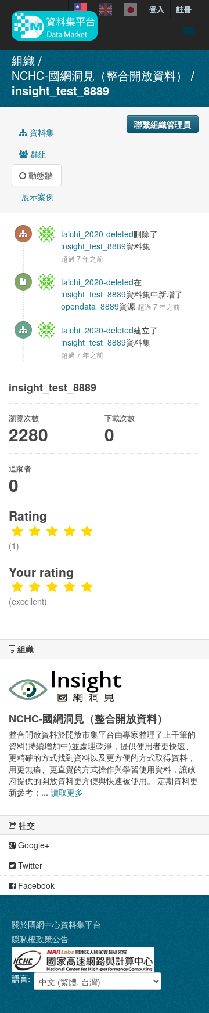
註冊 (184, 8)
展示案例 (36, 196)
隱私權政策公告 (40, 939)
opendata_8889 (90, 306)
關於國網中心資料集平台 (56, 924)
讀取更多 (67, 792)
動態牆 (39, 175)
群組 (37, 153)
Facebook (35, 885)
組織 (23, 60)
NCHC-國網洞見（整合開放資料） (100, 75)
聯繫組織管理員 (162, 124)
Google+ (32, 845)
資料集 (40, 132)
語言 (20, 978)
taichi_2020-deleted (97, 233)
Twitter (29, 865)
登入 (156, 8)
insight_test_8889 (60, 90)
